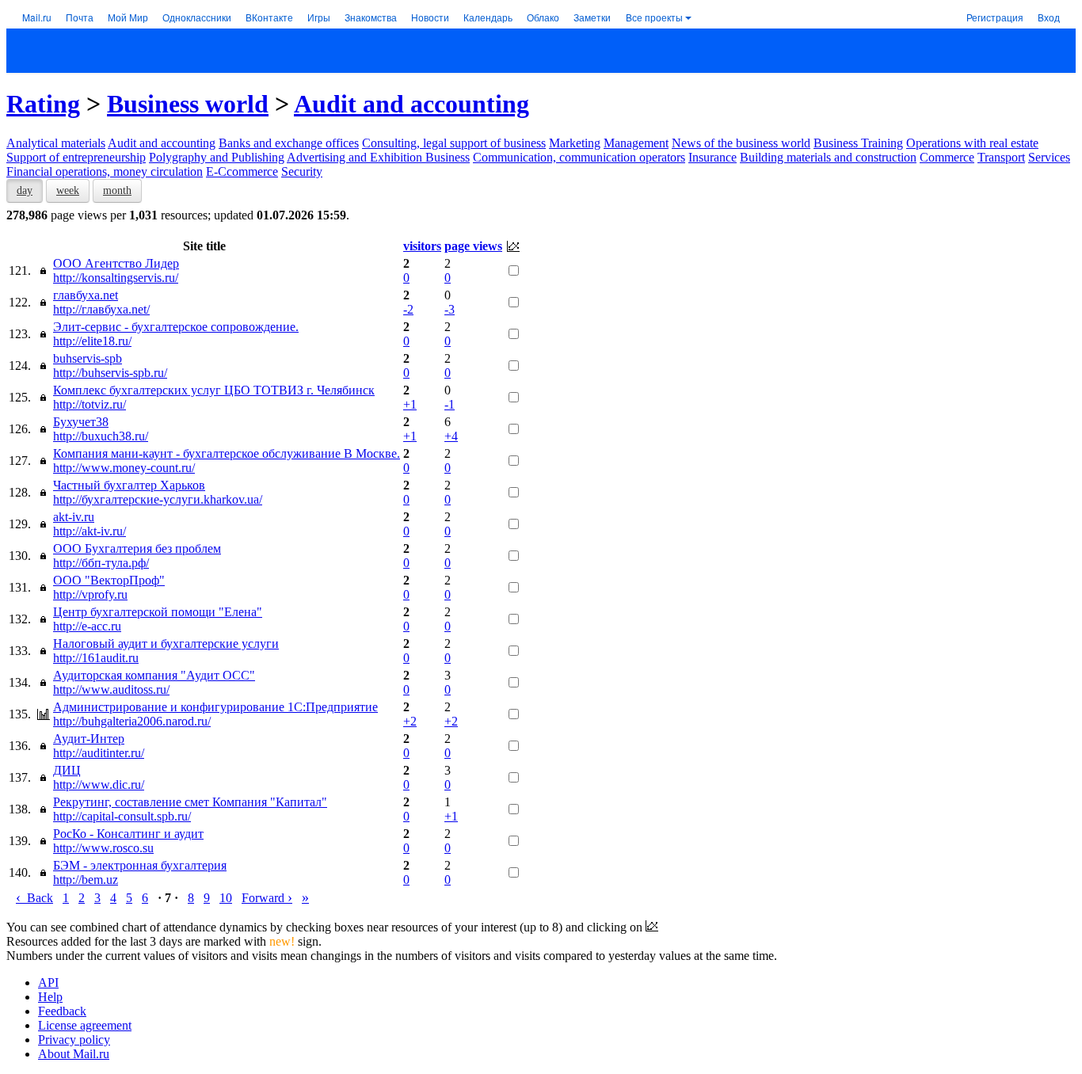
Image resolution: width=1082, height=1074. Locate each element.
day (24, 190)
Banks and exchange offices (289, 143)
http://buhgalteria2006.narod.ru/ (132, 721)
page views (473, 246)
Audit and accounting (411, 104)
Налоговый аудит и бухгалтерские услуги (166, 643)
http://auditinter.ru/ (98, 753)
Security (301, 171)
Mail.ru (36, 17)
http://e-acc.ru (87, 626)
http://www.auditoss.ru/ (111, 689)
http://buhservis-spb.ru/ (110, 372)
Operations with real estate (972, 143)
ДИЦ (67, 770)
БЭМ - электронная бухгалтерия (140, 865)
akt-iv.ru (73, 517)
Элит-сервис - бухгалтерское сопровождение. (176, 326)
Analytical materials (55, 143)
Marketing (574, 143)
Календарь (487, 17)
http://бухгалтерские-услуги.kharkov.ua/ (157, 499)
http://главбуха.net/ (101, 309)
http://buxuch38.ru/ (100, 436)
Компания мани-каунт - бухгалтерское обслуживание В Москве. (226, 453)
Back (34, 898)
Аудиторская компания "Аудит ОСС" (154, 675)
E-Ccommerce (242, 171)
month (117, 190)
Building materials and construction (828, 157)
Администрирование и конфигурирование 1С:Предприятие (215, 707)
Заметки (592, 17)
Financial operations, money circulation (104, 171)
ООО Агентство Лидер (116, 263)
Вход (1049, 17)
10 (225, 898)
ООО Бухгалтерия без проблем (137, 548)
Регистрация (994, 17)
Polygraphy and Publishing (216, 157)
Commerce (947, 157)
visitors (422, 246)
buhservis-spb (87, 358)
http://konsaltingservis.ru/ (115, 277)
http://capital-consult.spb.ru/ (122, 816)
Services (1049, 157)
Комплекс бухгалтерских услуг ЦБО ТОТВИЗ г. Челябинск (214, 390)
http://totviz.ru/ (89, 404)
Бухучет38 (81, 421)
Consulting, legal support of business (454, 143)
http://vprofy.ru (90, 594)
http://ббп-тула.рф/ (101, 562)
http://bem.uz (85, 879)
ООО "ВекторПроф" (109, 580)
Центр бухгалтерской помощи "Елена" (157, 612)
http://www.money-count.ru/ (124, 467)
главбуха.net (85, 295)
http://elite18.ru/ (92, 341)
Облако (543, 17)
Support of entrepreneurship (76, 157)
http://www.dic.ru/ (98, 784)
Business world (188, 104)
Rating (43, 104)
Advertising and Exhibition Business (378, 157)
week (67, 190)
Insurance (712, 157)
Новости (430, 17)
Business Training (858, 143)
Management (636, 143)
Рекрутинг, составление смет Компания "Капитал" (190, 802)
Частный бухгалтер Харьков (129, 485)
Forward (267, 898)
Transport (1001, 157)
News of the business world (741, 143)
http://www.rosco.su (103, 848)
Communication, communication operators (579, 157)
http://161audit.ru (96, 658)
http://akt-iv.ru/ (89, 531)
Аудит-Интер (88, 738)
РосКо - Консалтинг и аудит (128, 833)
